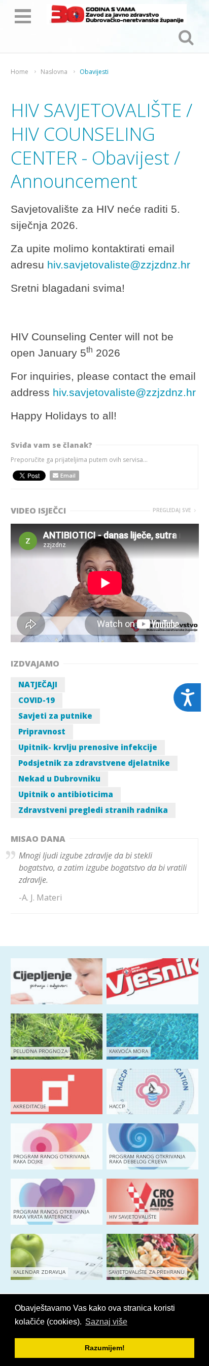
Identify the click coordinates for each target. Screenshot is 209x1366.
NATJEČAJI (37, 684)
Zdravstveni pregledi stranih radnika (93, 810)
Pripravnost (41, 731)
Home (19, 72)
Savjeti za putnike (55, 716)
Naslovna (54, 72)
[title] (117, 14)
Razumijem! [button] (105, 1348)
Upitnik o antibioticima (65, 794)
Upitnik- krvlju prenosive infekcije (87, 747)
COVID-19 (36, 700)
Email (68, 475)
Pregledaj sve (172, 510)
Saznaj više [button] (106, 1321)
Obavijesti (94, 72)
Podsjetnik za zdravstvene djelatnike (94, 763)
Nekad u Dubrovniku (59, 778)
